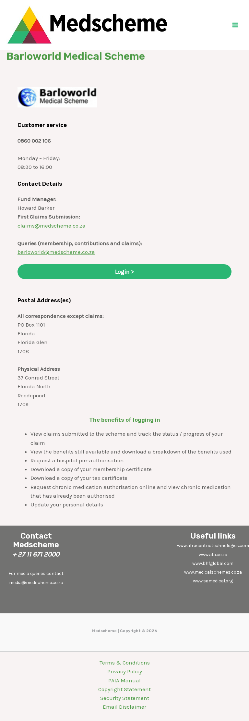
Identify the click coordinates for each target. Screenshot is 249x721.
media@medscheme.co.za (36, 582)
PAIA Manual (124, 680)
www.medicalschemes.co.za (213, 572)
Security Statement (124, 698)
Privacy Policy (124, 671)
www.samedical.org (213, 581)
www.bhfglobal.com (212, 563)
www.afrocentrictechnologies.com (213, 545)
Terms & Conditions (125, 662)
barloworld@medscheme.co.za (56, 252)
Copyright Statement (124, 689)
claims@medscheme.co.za (52, 225)
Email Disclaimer (124, 706)
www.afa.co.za (213, 554)
